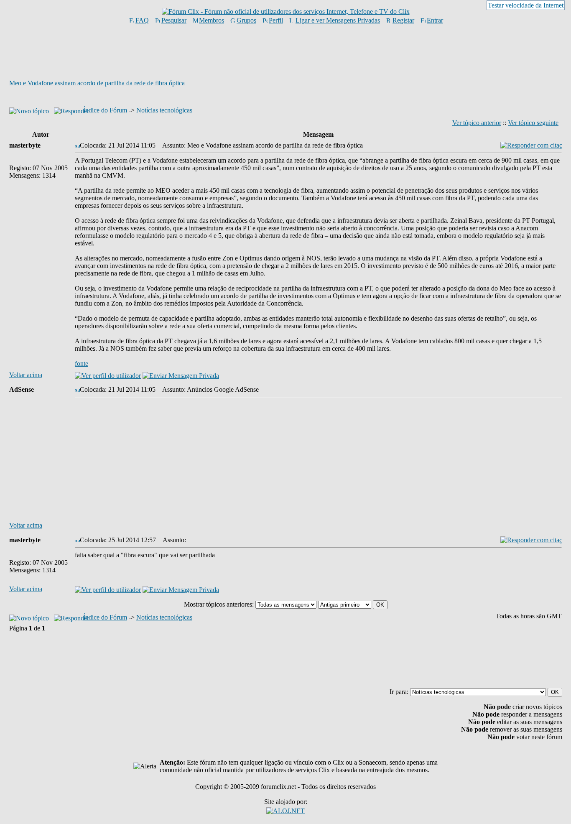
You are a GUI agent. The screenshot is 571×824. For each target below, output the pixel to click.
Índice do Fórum (105, 110)
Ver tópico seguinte (533, 122)
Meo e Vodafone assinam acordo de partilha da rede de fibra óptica (97, 83)
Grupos (246, 20)
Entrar (435, 20)
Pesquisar (173, 20)
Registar (403, 20)
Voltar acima (25, 374)
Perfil (276, 20)
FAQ (142, 20)
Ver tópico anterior (476, 122)
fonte (81, 363)
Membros (211, 20)
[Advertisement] (285, 51)
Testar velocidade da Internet (525, 5)
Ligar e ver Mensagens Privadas (338, 20)
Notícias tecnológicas (164, 110)
